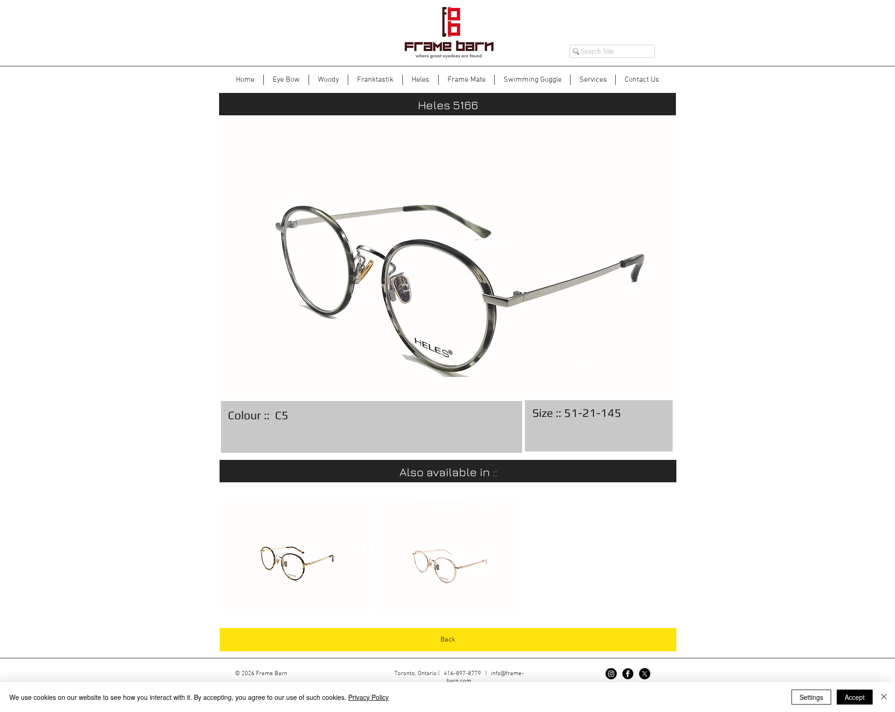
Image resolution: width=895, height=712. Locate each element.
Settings (811, 697)
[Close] (883, 697)
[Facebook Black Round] (627, 673)
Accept (855, 697)
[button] (295, 555)
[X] (644, 673)
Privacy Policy (368, 697)
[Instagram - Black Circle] (611, 673)
